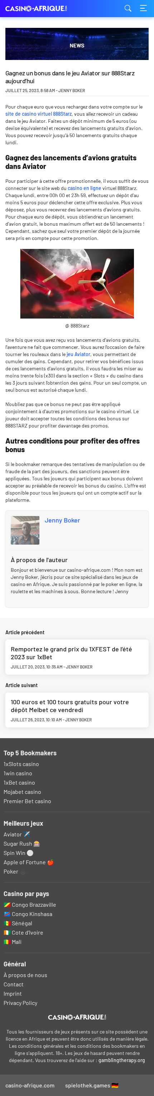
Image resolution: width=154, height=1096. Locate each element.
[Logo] (77, 1017)
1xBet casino (19, 782)
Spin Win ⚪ (19, 852)
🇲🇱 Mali (12, 941)
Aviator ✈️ (17, 834)
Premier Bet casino (27, 800)
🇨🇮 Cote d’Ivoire (23, 932)
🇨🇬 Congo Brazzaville (30, 904)
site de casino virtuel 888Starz (38, 114)
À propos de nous (25, 974)
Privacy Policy (20, 1002)
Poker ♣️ (15, 871)
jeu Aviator (78, 354)
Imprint (13, 993)
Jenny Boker (62, 520)
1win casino (18, 773)
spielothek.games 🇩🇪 (92, 1085)
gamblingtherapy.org (121, 1060)
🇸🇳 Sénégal (18, 923)
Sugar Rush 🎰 (22, 843)
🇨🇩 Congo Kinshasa (28, 913)
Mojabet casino (22, 791)
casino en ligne (84, 188)
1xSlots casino (21, 763)
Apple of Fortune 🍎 (29, 862)
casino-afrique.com (41, 9)
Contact (14, 984)
